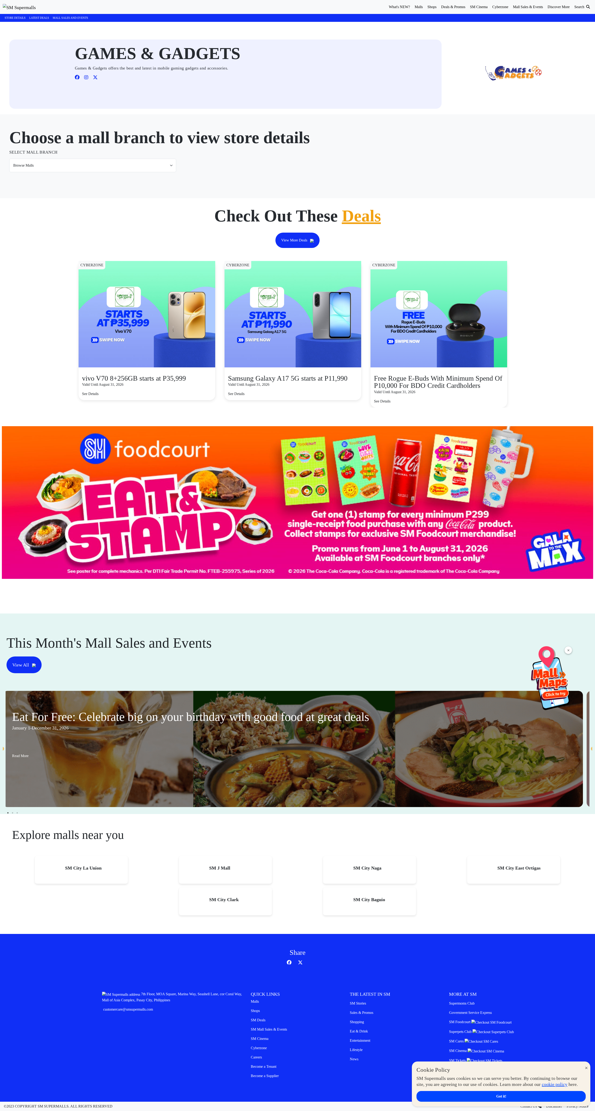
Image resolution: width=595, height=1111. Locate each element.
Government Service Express (470, 1013)
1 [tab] (8, 813)
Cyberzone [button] (500, 7)
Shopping (357, 1022)
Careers (256, 1057)
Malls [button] (419, 7)
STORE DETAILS (15, 18)
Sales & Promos (361, 1013)
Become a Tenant (263, 1066)
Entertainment (360, 1040)
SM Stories (358, 1003)
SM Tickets (458, 1060)
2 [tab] (12, 813)
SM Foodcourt (460, 1022)
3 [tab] (17, 813)
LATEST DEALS (39, 18)
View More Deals (294, 240)
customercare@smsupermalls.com (128, 1009)
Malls (255, 1001)
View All (21, 664)
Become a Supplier (265, 1076)
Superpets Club (461, 1032)
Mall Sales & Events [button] (528, 7)
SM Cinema (259, 1039)
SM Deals (258, 1020)
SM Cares (457, 1041)
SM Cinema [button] (479, 7)
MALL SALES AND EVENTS (70, 18)
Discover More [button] (559, 7)
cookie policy (554, 1084)
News (354, 1059)
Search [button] (579, 7)
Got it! (501, 1096)
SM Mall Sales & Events (269, 1029)
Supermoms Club (462, 1003)
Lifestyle (356, 1050)
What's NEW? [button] (399, 7)
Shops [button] (431, 7)
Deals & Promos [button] (453, 7)
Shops (255, 1011)
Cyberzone (259, 1048)
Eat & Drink (359, 1031)
